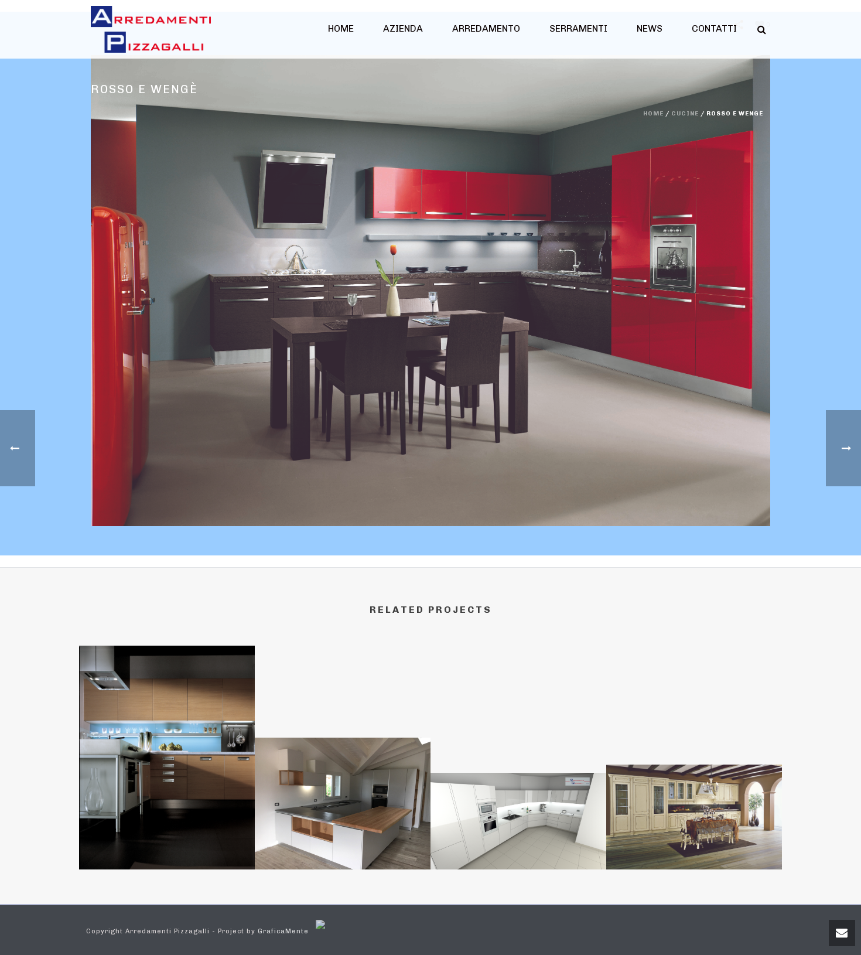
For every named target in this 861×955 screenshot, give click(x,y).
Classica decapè (694, 838)
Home (341, 28)
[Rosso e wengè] (430, 290)
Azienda (403, 28)
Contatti (714, 28)
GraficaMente (283, 931)
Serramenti (578, 28)
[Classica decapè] (694, 813)
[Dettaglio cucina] (167, 702)
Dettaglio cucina (167, 838)
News (649, 28)
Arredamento (486, 28)
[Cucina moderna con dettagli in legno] (342, 788)
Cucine (685, 113)
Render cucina (518, 838)
